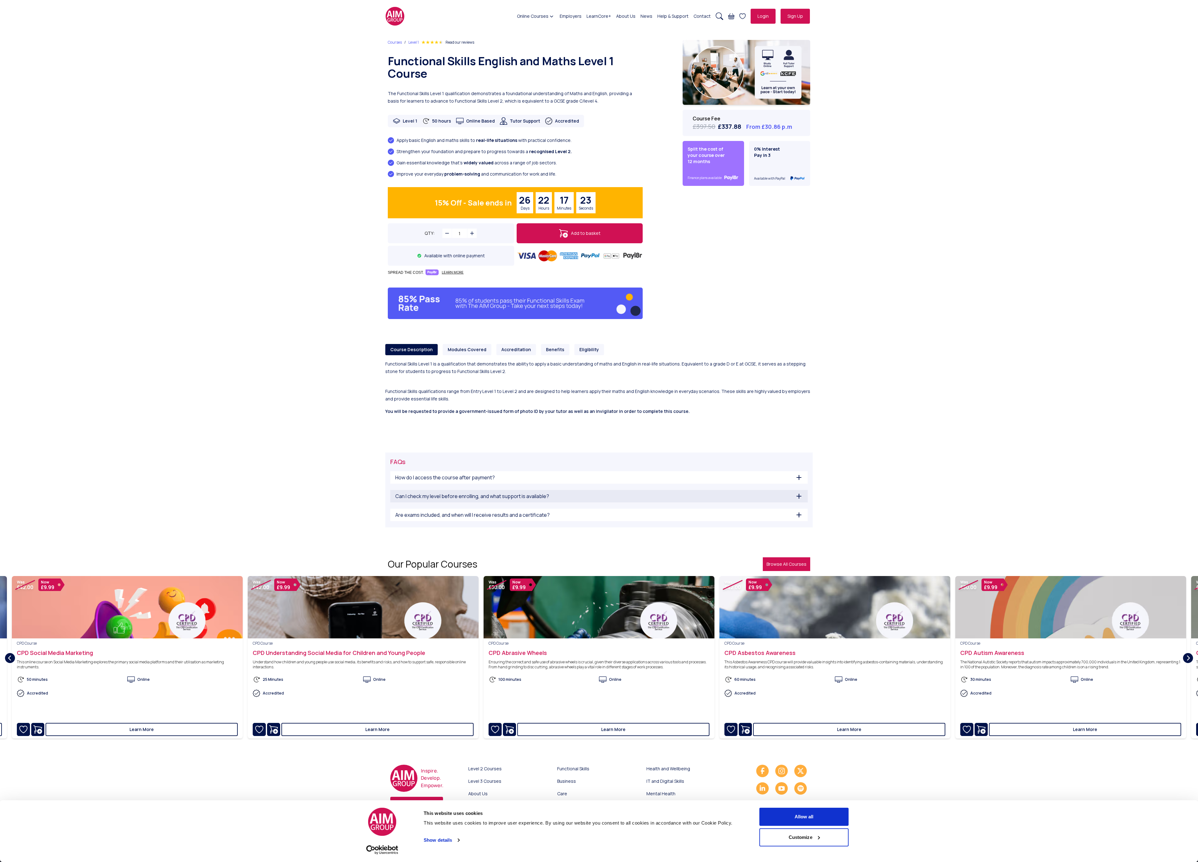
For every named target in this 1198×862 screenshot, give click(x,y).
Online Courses (532, 16)
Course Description (411, 349)
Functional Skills (573, 769)
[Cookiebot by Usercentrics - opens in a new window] (382, 850)
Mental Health (660, 794)
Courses (395, 42)
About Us (626, 16)
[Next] (1188, 658)
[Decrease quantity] (447, 233)
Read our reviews (460, 42)
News (646, 16)
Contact (702, 16)
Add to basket (586, 233)
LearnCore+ (599, 16)
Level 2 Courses (485, 769)
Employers (571, 16)
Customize (800, 837)
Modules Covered (467, 349)
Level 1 (413, 42)
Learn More (141, 729)
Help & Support (673, 16)
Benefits (555, 349)
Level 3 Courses (484, 781)
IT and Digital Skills (665, 781)
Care (562, 794)
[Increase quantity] (472, 233)
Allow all (804, 816)
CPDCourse (27, 643)
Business (566, 781)
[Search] (719, 16)
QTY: (430, 233)
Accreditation (516, 349)
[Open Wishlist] (742, 16)
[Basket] (731, 16)
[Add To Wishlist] (23, 729)
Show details (438, 840)
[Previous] (10, 658)
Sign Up (795, 16)
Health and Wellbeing (668, 769)
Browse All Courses (786, 564)
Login (763, 16)
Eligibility (589, 349)
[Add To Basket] (37, 729)
